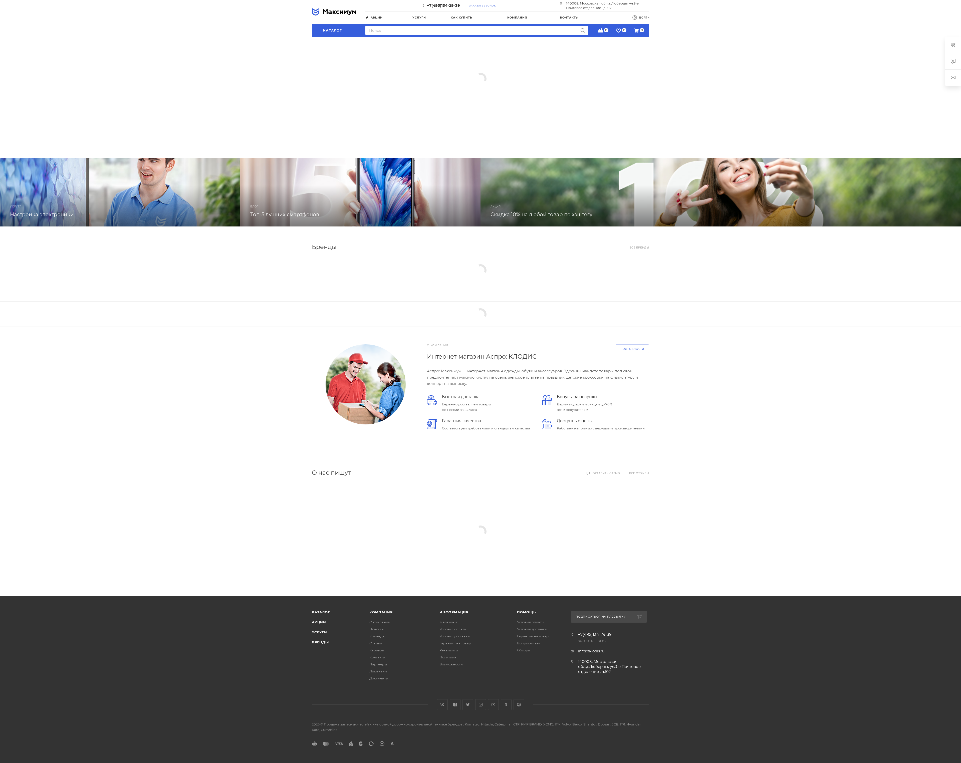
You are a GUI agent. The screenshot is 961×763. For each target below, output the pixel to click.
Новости (376, 629)
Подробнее (343, 120)
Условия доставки (454, 636)
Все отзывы (639, 473)
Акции (319, 622)
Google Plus (519, 704)
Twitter (467, 704)
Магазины (448, 622)
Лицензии (378, 671)
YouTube (493, 704)
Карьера (376, 650)
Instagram (480, 704)
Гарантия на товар (455, 643)
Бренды (320, 642)
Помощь (526, 612)
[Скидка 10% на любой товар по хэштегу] (720, 192)
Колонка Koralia (360, 82)
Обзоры (524, 650)
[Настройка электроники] (120, 192)
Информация (454, 612)
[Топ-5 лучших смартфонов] (360, 192)
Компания (381, 612)
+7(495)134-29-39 (443, 5)
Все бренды (639, 247)
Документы (378, 678)
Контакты (377, 657)
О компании (379, 622)
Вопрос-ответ (528, 643)
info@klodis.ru (591, 651)
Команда (376, 636)
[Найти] (582, 30)
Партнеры (378, 664)
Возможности (451, 664)
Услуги (319, 632)
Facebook (455, 704)
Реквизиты (448, 650)
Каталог (321, 612)
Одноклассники (506, 704)
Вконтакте (442, 704)
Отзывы (375, 643)
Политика (447, 657)
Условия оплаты (452, 629)
